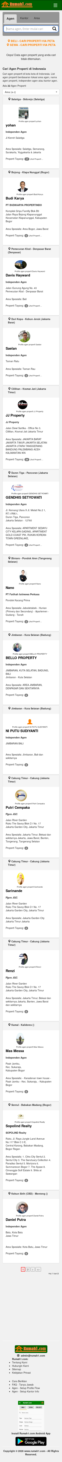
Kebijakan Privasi (21, 1372)
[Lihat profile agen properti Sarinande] (30, 879)
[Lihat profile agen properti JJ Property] (29, 404)
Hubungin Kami (20, 1365)
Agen (10, 18)
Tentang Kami (19, 1362)
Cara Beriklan (19, 1381)
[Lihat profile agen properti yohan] (30, 113)
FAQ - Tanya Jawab (23, 1384)
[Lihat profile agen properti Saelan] (29, 336)
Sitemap (16, 1369)
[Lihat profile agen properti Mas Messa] (29, 1039)
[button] (31, 92)
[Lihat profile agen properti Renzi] (30, 959)
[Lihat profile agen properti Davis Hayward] (30, 264)
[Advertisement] (31, 1306)
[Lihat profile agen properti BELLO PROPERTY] (30, 647)
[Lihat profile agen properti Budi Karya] (30, 186)
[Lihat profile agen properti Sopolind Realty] (30, 1116)
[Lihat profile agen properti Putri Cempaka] (30, 795)
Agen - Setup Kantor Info (25, 1391)
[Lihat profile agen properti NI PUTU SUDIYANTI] (29, 723)
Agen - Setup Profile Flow (26, 1388)
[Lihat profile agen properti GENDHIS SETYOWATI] (29, 487)
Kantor (24, 18)
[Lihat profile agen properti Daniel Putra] (30, 1208)
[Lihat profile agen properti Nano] (30, 576)
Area (37, 18)
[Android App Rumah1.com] (31, 1441)
